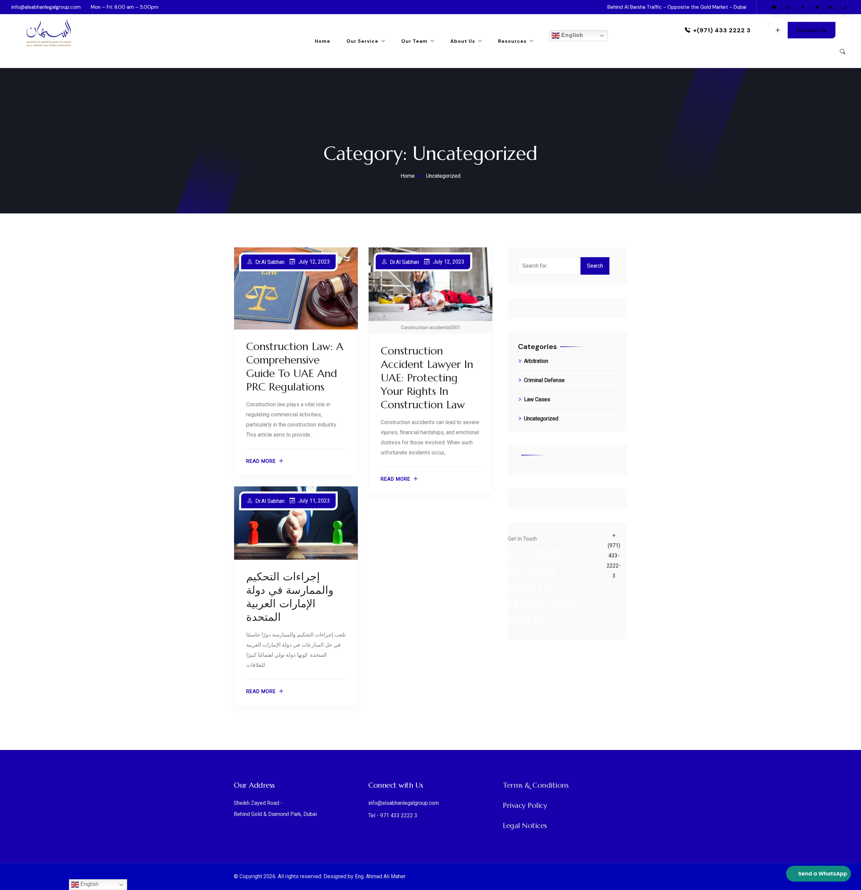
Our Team (414, 41)
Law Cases (537, 399)
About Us (462, 41)
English (571, 35)
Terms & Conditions (535, 785)
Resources (512, 41)
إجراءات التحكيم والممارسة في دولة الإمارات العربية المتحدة (289, 597)
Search (595, 266)
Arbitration (536, 361)
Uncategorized (541, 418)
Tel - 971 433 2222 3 (392, 815)
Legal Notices (525, 825)
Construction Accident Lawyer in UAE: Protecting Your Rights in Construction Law (427, 377)
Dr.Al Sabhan (270, 262)
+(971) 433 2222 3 (722, 30)
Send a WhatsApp (822, 874)
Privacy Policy (525, 805)
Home (322, 41)
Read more (261, 461)
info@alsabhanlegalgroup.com (46, 7)
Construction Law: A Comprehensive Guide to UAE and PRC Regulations (294, 366)
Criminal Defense (544, 380)
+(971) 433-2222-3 (614, 555)
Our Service (362, 41)
